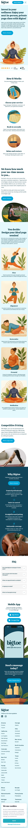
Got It (14, 821)
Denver (3, 753)
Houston (17, 765)
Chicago (3, 790)
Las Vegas (17, 790)
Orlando (3, 777)
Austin (16, 758)
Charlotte (17, 747)
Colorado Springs (5, 751)
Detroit (3, 801)
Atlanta (17, 725)
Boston (3, 796)
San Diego (3, 743)
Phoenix (3, 725)
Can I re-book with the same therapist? (9, 574)
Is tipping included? (7, 586)
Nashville (17, 801)
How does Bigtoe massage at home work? (11, 568)
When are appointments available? (11, 580)
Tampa (3, 780)
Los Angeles (4, 736)
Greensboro (18, 750)
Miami (2, 775)
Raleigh (17, 752)
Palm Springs (4, 738)
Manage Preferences (14, 824)
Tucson (3, 727)
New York (3, 762)
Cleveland (17, 733)
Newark (17, 741)
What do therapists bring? (9, 592)
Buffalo (3, 759)
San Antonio (18, 768)
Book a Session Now (14, 680)
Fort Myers (4, 768)
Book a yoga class (8, 440)
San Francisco (4, 745)
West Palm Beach (5, 782)
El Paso (17, 763)
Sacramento (4, 740)
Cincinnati (17, 731)
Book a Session (18, 2)
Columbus (17, 736)
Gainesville (4, 770)
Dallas (16, 760)
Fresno (3, 733)
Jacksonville (4, 772)
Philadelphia (18, 796)
